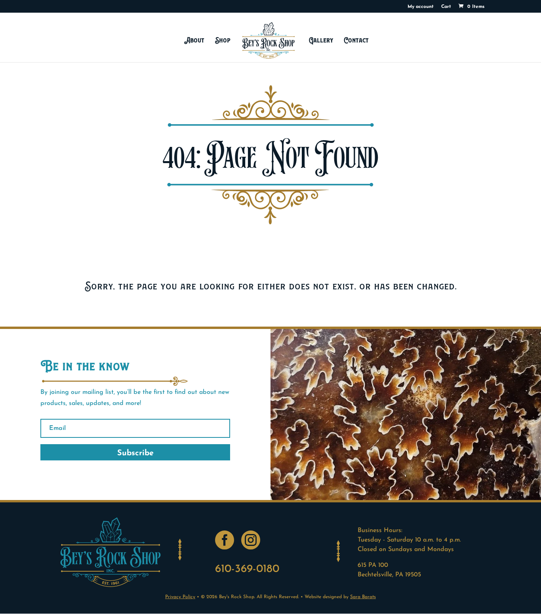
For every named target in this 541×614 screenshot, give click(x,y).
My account (421, 6)
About (194, 40)
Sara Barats (363, 597)
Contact (356, 40)
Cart (446, 6)
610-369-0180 (247, 569)
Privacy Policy (180, 597)
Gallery (321, 40)
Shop (222, 40)
